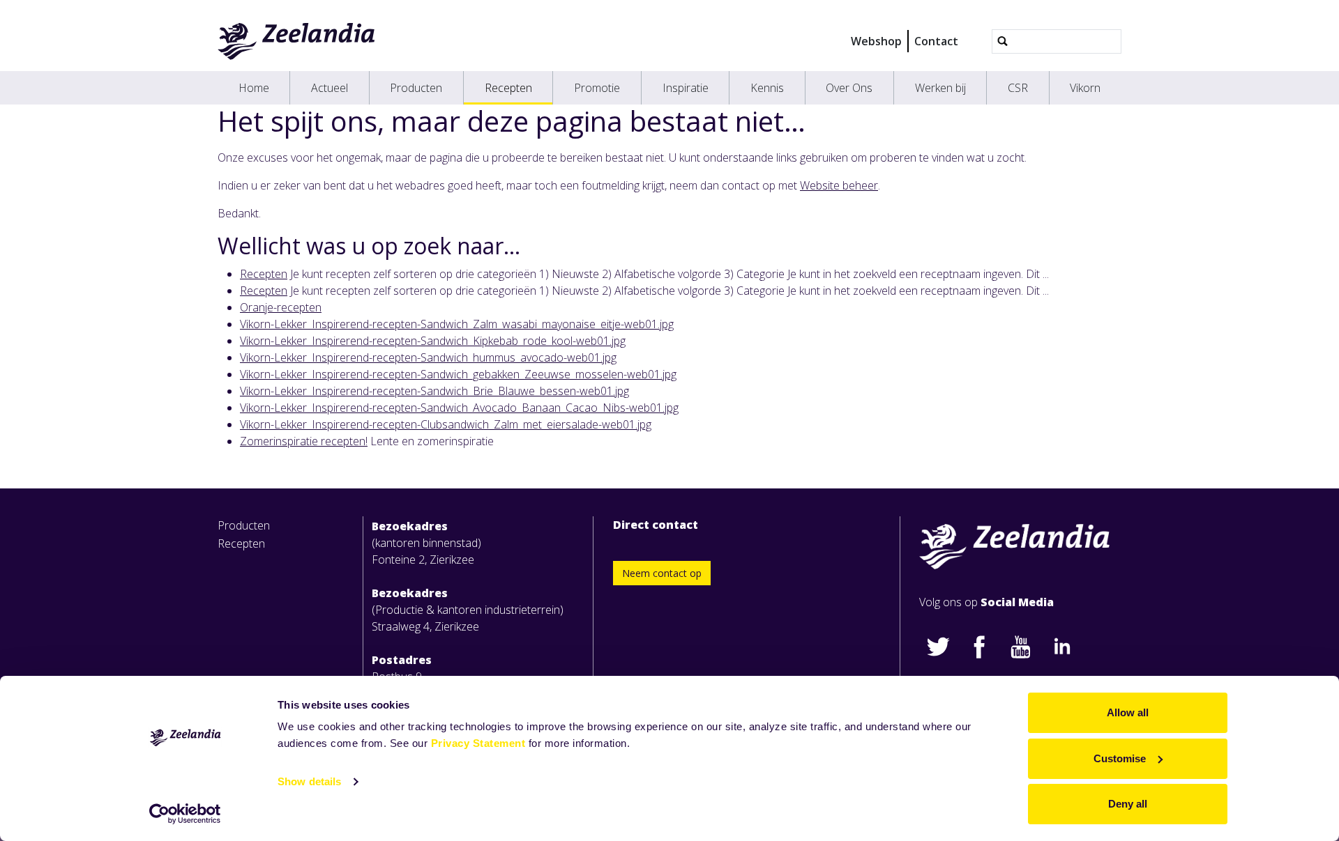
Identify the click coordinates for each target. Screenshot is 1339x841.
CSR (1018, 87)
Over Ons (849, 87)
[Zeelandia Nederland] (297, 41)
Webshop (876, 41)
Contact (936, 41)
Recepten (508, 87)
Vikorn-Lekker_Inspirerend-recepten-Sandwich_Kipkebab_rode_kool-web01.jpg (433, 340)
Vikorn (1085, 87)
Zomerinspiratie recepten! (304, 441)
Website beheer (839, 185)
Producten (416, 87)
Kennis (767, 87)
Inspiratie (686, 87)
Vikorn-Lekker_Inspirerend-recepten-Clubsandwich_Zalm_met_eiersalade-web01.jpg (445, 424)
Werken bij (940, 87)
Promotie (597, 87)
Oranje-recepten (280, 307)
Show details (309, 781)
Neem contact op (662, 573)
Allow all (1128, 712)
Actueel (329, 87)
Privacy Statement (478, 743)
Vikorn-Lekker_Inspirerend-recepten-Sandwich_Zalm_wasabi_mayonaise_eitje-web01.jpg (457, 324)
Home (254, 87)
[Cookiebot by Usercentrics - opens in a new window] (185, 813)
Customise (1120, 758)
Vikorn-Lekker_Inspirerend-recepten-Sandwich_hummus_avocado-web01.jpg (428, 357)
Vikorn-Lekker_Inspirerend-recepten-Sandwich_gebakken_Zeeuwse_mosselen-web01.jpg (458, 374)
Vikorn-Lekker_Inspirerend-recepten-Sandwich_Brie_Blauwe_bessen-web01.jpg (434, 391)
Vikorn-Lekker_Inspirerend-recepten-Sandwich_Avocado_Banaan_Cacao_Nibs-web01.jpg (459, 407)
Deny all (1127, 804)
